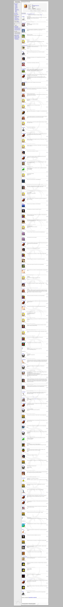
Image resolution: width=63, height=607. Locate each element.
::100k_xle (23, 167)
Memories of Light (17, 37)
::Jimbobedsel (24, 161)
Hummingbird (16, 27)
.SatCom (23, 425)
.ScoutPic (23, 16)
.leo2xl (23, 51)
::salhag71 (23, 443)
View (41, 14)
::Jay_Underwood (24, 82)
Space (16, 11)
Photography (16, 9)
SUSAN (27, 364)
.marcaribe (23, 371)
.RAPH (23, 591)
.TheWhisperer (24, 74)
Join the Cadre (16, 18)
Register (18, 21)
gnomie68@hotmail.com (35, 5)
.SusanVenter (24, 359)
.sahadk (23, 34)
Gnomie (26, 4)
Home (48, 605)
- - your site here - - (17, 39)
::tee (22, 489)
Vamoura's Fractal (17, 36)
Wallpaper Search (17, 19)
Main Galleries (16, 3)
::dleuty (23, 185)
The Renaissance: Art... (18, 28)
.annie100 (23, 264)
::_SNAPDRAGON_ (24, 88)
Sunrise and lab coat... (17, 29)
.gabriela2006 (24, 342)
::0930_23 (23, 506)
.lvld (22, 517)
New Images (16, 13)
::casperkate (23, 269)
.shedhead (23, 62)
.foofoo (23, 324)
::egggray (23, 471)
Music (16, 8)
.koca (22, 231)
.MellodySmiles (24, 545)
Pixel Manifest (16, 38)
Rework (16, 10)
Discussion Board (17, 16)
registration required (32, 597)
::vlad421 (23, 448)
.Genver (23, 214)
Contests (16, 6)
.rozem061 (23, 574)
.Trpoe (23, 203)
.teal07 (23, 454)
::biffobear (23, 127)
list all (18, 35)
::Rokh (23, 258)
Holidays (16, 7)
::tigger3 (23, 39)
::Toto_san (23, 179)
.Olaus (23, 529)
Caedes (17, 2)
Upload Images (16, 14)
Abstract (16, 4)
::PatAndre (23, 93)
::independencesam (24, 45)
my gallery (27, 453)
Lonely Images (16, 26)
